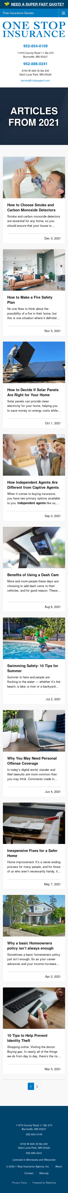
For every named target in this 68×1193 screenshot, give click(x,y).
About (58, 1166)
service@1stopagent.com (35, 80)
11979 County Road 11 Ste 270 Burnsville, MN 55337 (34, 1127)
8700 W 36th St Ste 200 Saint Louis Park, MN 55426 (34, 1145)
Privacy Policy (19, 1182)
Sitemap (44, 1173)
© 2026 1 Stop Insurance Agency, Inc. (28, 1166)
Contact (28, 1173)
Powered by (44, 1182)
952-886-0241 (35, 63)
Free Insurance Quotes (18, 13)
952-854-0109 (35, 46)
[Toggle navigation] (63, 13)
